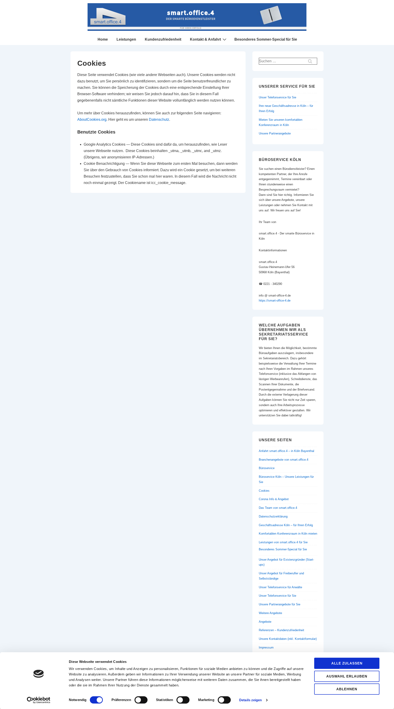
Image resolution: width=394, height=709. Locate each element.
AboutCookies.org (91, 119)
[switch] (141, 700)
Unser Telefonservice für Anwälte (280, 587)
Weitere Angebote (270, 613)
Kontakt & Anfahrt (205, 39)
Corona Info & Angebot (274, 499)
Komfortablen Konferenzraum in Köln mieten (288, 533)
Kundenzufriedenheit (163, 39)
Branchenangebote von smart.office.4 (283, 459)
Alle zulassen (347, 663)
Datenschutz (159, 119)
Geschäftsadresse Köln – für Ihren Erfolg (286, 525)
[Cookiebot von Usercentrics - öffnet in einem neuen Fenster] (39, 700)
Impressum (266, 647)
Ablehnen (346, 689)
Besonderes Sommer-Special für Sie (265, 39)
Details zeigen (250, 700)
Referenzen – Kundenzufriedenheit (281, 630)
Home (103, 39)
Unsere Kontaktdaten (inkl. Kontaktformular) (288, 639)
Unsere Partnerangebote (275, 133)
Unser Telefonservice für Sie (277, 97)
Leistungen (126, 39)
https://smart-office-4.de (274, 300)
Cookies (264, 490)
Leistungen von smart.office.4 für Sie (283, 542)
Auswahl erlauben (346, 676)
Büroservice (267, 468)
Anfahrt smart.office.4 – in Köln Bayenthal (286, 451)
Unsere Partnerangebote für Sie (279, 604)
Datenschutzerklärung (273, 516)
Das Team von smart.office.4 (278, 507)
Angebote (265, 621)
